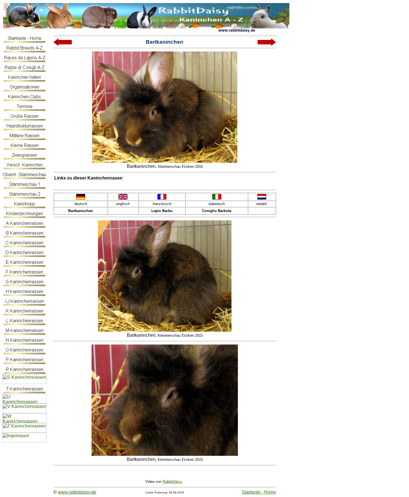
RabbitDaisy (172, 481)
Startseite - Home (259, 492)
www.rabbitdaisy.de (77, 492)
